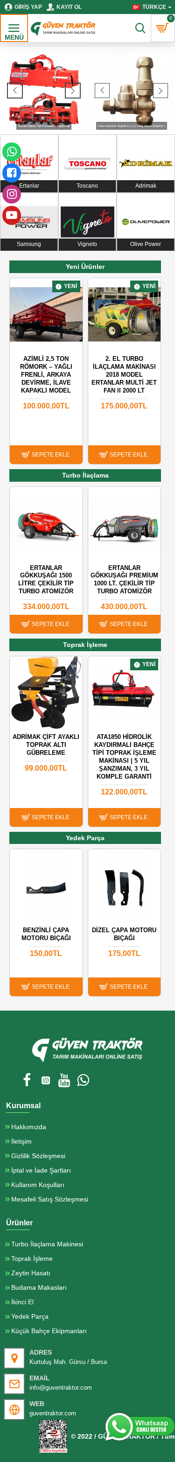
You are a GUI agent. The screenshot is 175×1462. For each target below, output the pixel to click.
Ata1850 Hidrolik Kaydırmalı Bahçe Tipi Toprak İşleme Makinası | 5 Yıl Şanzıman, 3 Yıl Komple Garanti (124, 756)
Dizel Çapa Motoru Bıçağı (124, 934)
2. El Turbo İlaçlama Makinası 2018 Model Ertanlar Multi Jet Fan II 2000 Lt (124, 374)
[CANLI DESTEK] (140, 1427)
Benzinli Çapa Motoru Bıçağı (46, 934)
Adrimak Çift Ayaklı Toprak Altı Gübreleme (46, 744)
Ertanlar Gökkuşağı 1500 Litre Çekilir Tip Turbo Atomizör (46, 579)
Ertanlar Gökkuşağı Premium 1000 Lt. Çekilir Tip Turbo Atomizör (124, 579)
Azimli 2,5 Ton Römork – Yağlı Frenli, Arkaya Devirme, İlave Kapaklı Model (46, 374)
